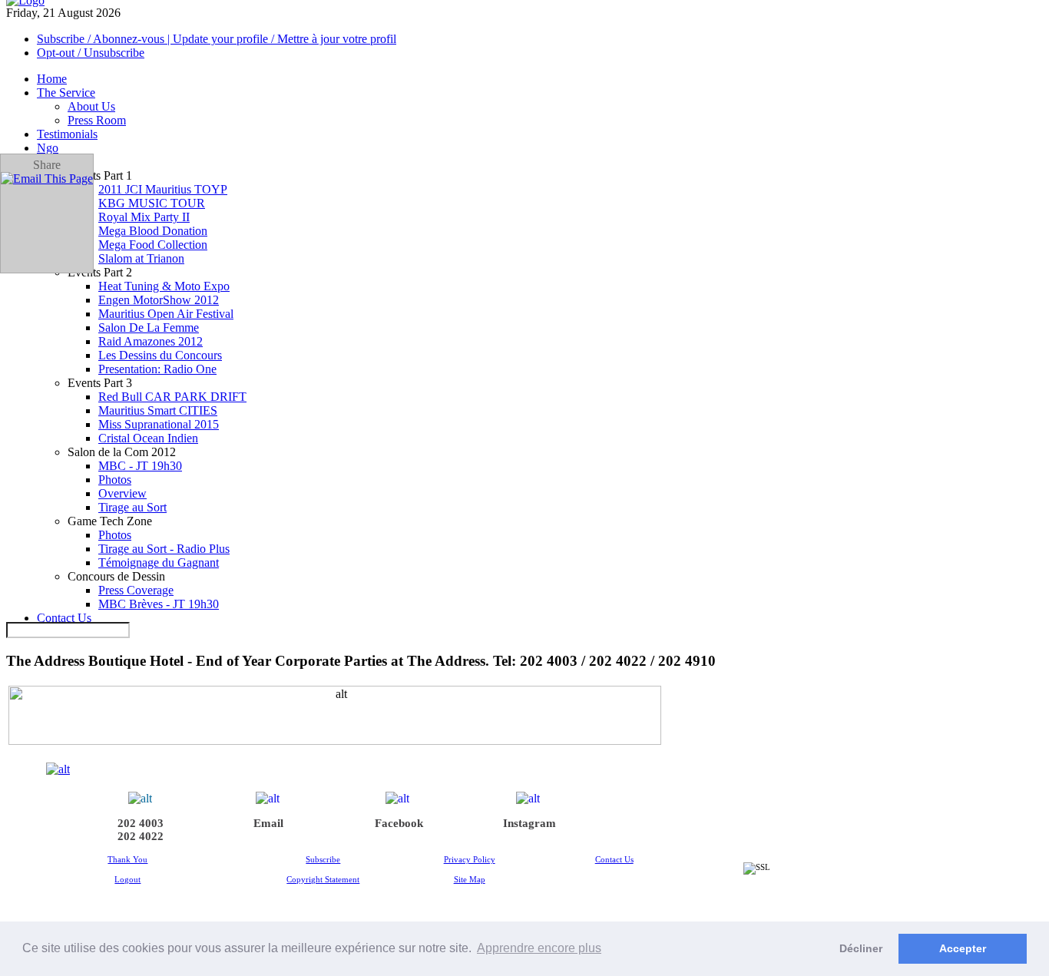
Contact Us (614, 859)
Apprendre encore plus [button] (539, 947)
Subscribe (323, 859)
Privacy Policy (469, 859)
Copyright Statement (322, 879)
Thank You (127, 859)
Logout (127, 879)
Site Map (469, 879)
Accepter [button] (962, 948)
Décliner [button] (860, 948)
